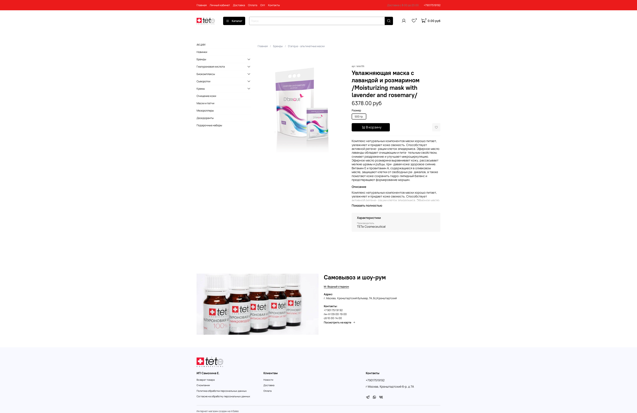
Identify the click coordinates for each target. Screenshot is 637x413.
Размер (356, 110)
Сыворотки (203, 81)
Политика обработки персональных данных (222, 390)
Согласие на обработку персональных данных (223, 396)
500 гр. (359, 116)
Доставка (239, 5)
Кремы (201, 88)
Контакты (274, 5)
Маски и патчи (205, 103)
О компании (203, 385)
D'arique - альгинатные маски (306, 46)
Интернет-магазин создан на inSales (218, 411)
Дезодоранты (205, 118)
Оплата (252, 5)
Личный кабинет (220, 5)
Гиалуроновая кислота (211, 66)
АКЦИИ (201, 44)
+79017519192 (432, 5)
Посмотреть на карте (337, 322)
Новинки (202, 52)
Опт (262, 5)
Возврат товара (206, 379)
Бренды (278, 46)
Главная (202, 5)
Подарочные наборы (209, 125)
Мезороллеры (205, 110)
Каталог (237, 21)
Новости (268, 379)
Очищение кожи (206, 96)
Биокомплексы (206, 74)
